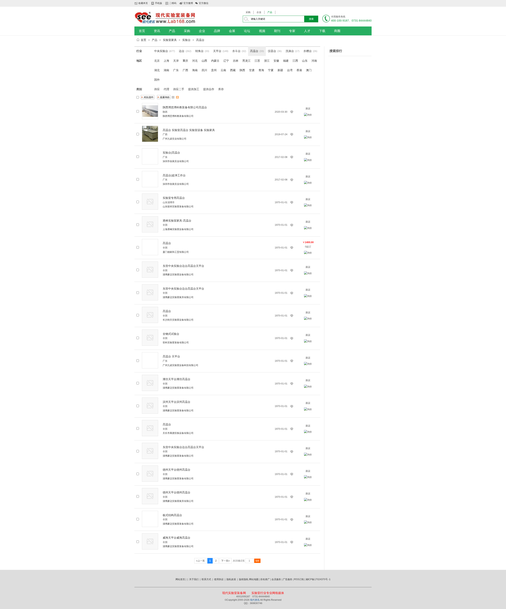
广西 (185, 70)
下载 (322, 31)
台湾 (290, 70)
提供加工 (193, 89)
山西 (204, 60)
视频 (262, 31)
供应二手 (178, 89)
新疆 (280, 70)
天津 (176, 60)
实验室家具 (170, 40)
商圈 (337, 31)
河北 (195, 60)
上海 (166, 60)
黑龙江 (246, 60)
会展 (232, 31)
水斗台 (236, 51)
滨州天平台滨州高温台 (176, 401)
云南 (223, 70)
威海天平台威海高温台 (176, 537)
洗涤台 (290, 51)
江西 (295, 60)
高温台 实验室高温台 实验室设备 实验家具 (189, 130)
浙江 (267, 60)
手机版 (158, 3)
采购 (248, 12)
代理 (166, 89)
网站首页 (180, 579)
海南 (195, 70)
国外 (157, 79)
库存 (221, 89)
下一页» (225, 560)
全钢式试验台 (171, 333)
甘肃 (252, 70)
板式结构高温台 (172, 515)
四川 (204, 70)
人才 (307, 31)
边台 (181, 51)
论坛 (247, 31)
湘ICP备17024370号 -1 (318, 579)
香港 (299, 70)
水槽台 (307, 51)
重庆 (185, 60)
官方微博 (188, 3)
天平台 (217, 51)
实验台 (186, 40)
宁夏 (271, 70)
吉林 (235, 60)
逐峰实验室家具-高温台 (177, 220)
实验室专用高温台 (174, 197)
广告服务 (287, 579)
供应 (157, 89)
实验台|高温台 (171, 152)
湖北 (157, 70)
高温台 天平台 (171, 356)
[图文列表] (177, 97)
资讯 (157, 31)
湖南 (166, 70)
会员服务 (276, 579)
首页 (142, 31)
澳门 (309, 70)
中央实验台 (161, 51)
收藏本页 (143, 3)
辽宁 (226, 60)
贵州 (214, 70)
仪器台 (272, 51)
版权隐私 (243, 579)
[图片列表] (173, 97)
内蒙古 (215, 60)
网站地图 (254, 579)
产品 (269, 12)
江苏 (257, 60)
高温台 (200, 40)
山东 (305, 60)
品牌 (217, 31)
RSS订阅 (299, 579)
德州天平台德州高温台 (176, 469)
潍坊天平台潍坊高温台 (176, 379)
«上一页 (200, 560)
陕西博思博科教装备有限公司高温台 (185, 107)
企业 (259, 12)
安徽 (276, 60)
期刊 (277, 31)
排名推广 (265, 579)
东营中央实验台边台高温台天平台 (183, 265)
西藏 (233, 70)
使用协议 (219, 579)
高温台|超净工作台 (174, 175)
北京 (157, 60)
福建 (286, 60)
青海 (261, 70)
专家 (292, 31)
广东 (176, 70)
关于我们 (194, 579)
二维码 (172, 3)
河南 (314, 60)
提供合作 (208, 89)
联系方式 (206, 579)
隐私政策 (231, 579)
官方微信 (203, 3)
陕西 (242, 70)
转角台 (199, 51)
